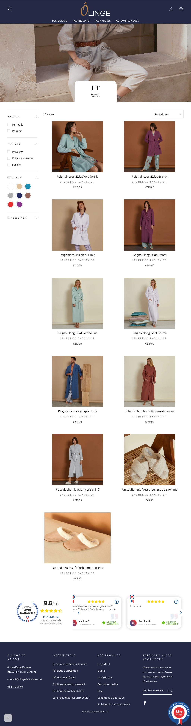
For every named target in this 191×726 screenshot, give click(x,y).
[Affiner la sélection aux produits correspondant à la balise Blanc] (11, 186)
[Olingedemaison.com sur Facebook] (145, 702)
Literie (101, 670)
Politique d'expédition (65, 670)
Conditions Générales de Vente (70, 664)
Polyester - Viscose (22, 158)
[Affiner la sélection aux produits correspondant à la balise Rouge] (11, 204)
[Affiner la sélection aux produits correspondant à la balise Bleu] (28, 186)
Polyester (17, 152)
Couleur (14, 177)
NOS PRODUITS (81, 20)
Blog (100, 691)
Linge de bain (105, 677)
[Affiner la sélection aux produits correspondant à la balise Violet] (19, 204)
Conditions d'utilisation (111, 697)
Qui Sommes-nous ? (127, 20)
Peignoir (17, 131)
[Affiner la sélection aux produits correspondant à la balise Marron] (28, 195)
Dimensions (17, 218)
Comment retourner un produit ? (71, 697)
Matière (14, 143)
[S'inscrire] (169, 690)
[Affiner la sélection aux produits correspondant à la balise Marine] (19, 195)
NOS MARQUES (103, 20)
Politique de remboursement (69, 684)
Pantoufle (17, 124)
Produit (14, 116)
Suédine (16, 164)
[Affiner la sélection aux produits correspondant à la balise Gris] (11, 195)
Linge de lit (104, 664)
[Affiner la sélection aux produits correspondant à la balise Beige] (19, 186)
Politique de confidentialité (68, 691)
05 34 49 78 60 (15, 686)
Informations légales (64, 677)
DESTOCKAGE (59, 20)
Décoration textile (108, 684)
